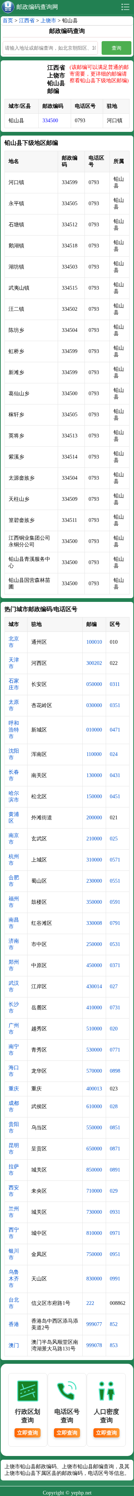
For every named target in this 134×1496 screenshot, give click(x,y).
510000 (94, 1029)
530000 (94, 1050)
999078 (94, 1345)
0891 (115, 1170)
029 (114, 1191)
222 (90, 1303)
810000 (94, 1233)
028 (114, 1106)
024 (114, 754)
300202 (94, 663)
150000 (94, 796)
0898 (115, 1071)
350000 (94, 902)
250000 (94, 944)
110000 (94, 754)
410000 (94, 1007)
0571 (115, 860)
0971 (115, 1233)
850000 (94, 1170)
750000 (94, 1254)
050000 (94, 684)
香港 (14, 1324)
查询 (116, 48)
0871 (115, 1149)
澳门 (14, 1345)
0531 (115, 944)
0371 (115, 965)
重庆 (14, 1089)
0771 (115, 1050)
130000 (94, 775)
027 (114, 986)
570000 (94, 1071)
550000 (94, 1127)
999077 (94, 1324)
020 (114, 1029)
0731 (115, 1007)
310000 (94, 860)
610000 (94, 1106)
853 (114, 1345)
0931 (115, 1212)
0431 (115, 775)
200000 (94, 817)
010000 (94, 730)
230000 (94, 881)
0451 (115, 796)
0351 (115, 705)
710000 (94, 1191)
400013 (94, 1089)
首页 (8, 20)
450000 (94, 965)
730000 (94, 1212)
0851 (115, 1127)
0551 (115, 881)
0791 (115, 923)
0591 (115, 902)
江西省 (27, 20)
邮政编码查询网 (37, 7)
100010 (94, 642)
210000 (94, 839)
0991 (115, 1279)
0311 (115, 684)
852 (114, 1324)
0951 (115, 1254)
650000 (94, 1149)
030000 (94, 705)
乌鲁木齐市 (14, 1278)
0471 (115, 730)
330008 (94, 923)
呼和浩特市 (14, 729)
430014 (94, 986)
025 (114, 839)
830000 (94, 1279)
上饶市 (48, 20)
